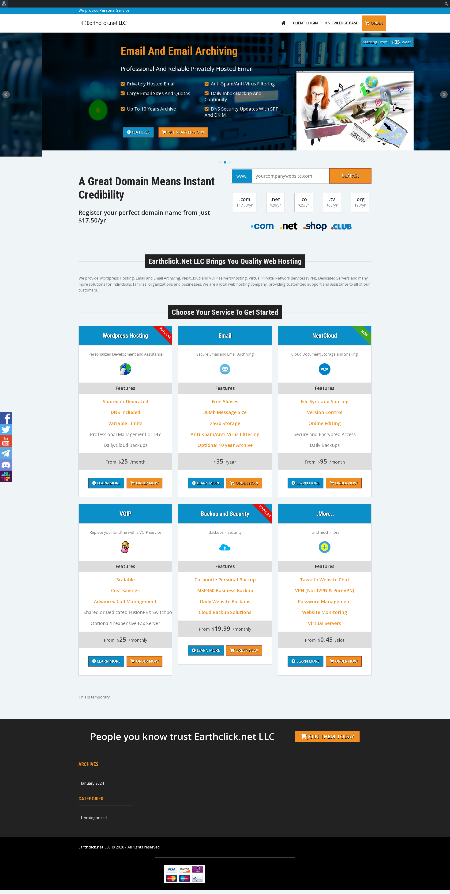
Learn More (108, 483)
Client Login (305, 23)
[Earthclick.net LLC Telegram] (6, 453)
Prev (6, 94)
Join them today (331, 736)
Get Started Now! (144, 132)
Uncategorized (94, 817)
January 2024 (92, 783)
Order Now (147, 483)
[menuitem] (4, 4)
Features (99, 132)
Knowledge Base (341, 23)
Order (377, 23)
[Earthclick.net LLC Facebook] (6, 418)
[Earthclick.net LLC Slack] (6, 476)
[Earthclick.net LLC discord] (6, 465)
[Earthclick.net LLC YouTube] (6, 441)
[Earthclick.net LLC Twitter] (6, 429)
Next (444, 94)
